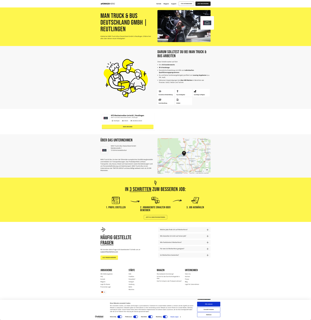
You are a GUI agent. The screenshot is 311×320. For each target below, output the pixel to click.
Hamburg (131, 284)
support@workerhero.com (109, 252)
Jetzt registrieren (203, 3)
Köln (130, 274)
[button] (103, 292)
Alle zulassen (209, 304)
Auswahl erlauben (209, 309)
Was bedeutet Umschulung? (165, 274)
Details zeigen (174, 316)
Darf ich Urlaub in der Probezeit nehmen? (169, 281)
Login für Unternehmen (192, 284)
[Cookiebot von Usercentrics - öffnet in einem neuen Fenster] (99, 317)
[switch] (135, 316)
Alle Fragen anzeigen (109, 257)
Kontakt (102, 279)
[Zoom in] (207, 162)
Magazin (102, 282)
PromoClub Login (105, 287)
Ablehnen (208, 314)
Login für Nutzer (105, 284)
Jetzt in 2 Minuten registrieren (155, 217)
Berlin (130, 287)
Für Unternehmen (186, 3)
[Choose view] (207, 170)
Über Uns (188, 274)
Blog (186, 282)
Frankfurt (131, 276)
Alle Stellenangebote (106, 274)
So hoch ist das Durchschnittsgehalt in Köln (168, 277)
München (131, 289)
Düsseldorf (132, 279)
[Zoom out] (207, 165)
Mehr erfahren (127, 126)
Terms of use (191, 173)
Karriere (187, 276)
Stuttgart (131, 282)
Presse (187, 279)
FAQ (101, 276)
